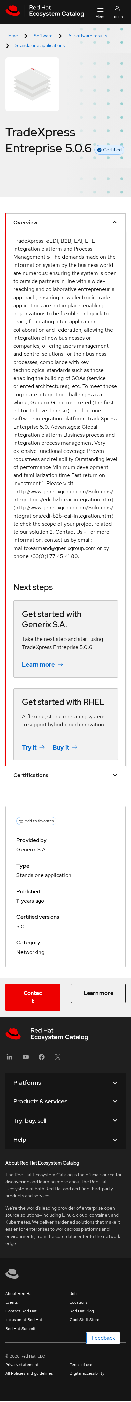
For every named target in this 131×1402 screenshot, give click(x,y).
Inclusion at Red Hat (23, 1319)
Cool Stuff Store (84, 1319)
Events (11, 1302)
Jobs (74, 1293)
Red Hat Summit (20, 1328)
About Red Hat (19, 1293)
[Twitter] (58, 1059)
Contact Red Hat (21, 1311)
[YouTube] (25, 1059)
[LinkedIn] (9, 1059)
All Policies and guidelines (29, 1373)
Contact (33, 997)
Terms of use (81, 1364)
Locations (78, 1302)
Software (43, 36)
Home (11, 36)
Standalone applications (40, 45)
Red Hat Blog (82, 1311)
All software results (87, 36)
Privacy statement (22, 1364)
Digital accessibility (87, 1373)
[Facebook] (42, 1059)
